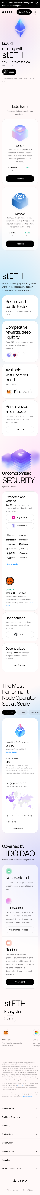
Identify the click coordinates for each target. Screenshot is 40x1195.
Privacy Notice (27, 1097)
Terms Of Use (28, 1190)
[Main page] (9, 12)
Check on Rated (11, 752)
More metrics (18, 828)
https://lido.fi (21, 1085)
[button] (20, 1108)
